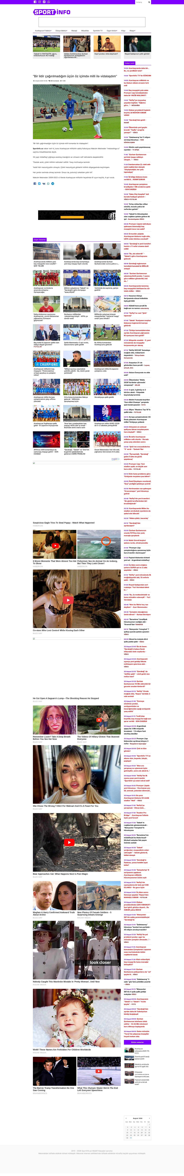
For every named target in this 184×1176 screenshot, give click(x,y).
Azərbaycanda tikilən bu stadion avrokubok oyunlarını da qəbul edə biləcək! (137, 511)
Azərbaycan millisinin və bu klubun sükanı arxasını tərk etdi (136, 83)
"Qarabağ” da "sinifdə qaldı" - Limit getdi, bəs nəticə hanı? (137, 674)
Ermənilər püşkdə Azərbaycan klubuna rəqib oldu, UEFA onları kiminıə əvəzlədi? (137, 236)
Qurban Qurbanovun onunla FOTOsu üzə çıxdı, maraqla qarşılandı (135, 533)
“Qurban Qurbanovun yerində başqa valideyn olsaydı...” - (135, 157)
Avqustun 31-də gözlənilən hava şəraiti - (137, 365)
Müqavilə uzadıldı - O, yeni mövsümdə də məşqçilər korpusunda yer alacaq (137, 342)
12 (138, 1130)
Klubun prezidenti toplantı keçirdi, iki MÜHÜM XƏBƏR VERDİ (137, 112)
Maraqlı (74, 31)
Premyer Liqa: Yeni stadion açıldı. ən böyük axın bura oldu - (135, 466)
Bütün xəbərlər (137, 1042)
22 (149, 1132)
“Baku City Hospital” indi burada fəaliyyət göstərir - (136, 196)
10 (131, 1130)
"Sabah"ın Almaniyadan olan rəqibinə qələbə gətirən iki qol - (137, 216)
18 (134, 1132)
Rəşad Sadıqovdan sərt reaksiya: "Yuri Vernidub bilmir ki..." (136, 587)
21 (145, 1132)
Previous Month (126, 1118)
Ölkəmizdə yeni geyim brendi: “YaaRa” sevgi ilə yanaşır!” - (135, 130)
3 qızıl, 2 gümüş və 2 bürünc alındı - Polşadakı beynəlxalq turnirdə (135, 392)
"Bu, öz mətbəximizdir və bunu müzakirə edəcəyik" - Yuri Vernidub (137, 597)
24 (131, 1135)
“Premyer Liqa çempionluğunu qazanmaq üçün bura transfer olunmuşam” (137, 550)
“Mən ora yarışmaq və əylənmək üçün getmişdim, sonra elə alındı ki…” (137, 768)
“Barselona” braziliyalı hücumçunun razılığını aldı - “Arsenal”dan (135, 621)
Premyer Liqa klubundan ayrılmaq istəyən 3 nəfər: (136, 741)
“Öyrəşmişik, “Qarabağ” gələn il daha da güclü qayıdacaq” (136, 456)
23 (127, 1135)
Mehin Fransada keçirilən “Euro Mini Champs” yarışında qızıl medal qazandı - (137, 402)
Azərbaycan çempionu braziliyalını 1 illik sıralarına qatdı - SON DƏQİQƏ (137, 186)
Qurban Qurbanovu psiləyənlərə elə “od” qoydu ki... (137, 971)
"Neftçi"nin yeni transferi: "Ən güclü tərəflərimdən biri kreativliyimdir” (137, 501)
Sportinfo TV (98, 31)
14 (145, 1130)
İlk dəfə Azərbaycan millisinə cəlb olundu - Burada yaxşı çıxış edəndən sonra (136, 439)
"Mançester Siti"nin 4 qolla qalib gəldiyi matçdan (135, 991)
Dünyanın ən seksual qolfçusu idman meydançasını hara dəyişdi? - (136, 429)
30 (127, 1138)
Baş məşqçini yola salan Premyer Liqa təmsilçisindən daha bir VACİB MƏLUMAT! (136, 92)
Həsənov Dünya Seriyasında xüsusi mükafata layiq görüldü (136, 298)
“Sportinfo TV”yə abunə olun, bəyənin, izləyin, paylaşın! (137, 758)
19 (138, 1132)
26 (138, 1135)
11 (134, 1130)
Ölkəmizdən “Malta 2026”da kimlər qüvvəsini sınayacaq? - (134, 382)
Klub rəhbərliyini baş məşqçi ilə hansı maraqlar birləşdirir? (137, 962)
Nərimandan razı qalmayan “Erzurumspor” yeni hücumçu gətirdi (137, 491)
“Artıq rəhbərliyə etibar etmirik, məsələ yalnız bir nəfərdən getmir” (136, 206)
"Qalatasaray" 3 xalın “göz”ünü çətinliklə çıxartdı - (137, 981)
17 (131, 1132)
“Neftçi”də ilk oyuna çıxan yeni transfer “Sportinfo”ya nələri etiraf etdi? (137, 778)
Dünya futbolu (61, 31)
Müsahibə (85, 31)
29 (149, 1135)
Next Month (149, 1118)
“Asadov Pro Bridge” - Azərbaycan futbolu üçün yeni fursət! (136, 815)
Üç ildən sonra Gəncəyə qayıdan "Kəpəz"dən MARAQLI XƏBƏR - (136, 894)
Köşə (123, 31)
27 (142, 1135)
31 (131, 1138)
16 (127, 1132)
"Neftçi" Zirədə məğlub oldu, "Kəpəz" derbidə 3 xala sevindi (137, 693)
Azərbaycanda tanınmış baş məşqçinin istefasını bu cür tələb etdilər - (137, 288)
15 (149, 1130)
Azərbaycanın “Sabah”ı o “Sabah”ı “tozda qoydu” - (136, 1001)
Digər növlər (111, 31)
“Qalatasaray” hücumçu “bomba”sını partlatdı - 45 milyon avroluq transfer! (137, 927)
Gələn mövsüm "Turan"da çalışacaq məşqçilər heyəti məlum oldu (136, 1033)
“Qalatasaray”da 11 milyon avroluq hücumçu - (137, 139)
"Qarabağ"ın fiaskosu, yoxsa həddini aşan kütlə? (136, 862)
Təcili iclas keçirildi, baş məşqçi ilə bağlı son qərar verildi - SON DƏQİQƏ (137, 718)
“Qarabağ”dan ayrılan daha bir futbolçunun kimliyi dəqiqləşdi (136, 1011)
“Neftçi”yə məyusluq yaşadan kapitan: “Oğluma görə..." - (135, 102)
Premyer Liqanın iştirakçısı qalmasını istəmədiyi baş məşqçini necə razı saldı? (137, 226)
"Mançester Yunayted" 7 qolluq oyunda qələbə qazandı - (137, 631)
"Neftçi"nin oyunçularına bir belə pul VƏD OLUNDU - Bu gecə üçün (136, 885)
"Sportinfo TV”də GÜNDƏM (140, 75)
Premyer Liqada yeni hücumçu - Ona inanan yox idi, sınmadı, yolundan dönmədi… (137, 788)
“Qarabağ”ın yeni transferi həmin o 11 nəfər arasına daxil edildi (137, 246)
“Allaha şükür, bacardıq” (139, 518)
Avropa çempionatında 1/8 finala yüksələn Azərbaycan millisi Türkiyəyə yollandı (137, 419)
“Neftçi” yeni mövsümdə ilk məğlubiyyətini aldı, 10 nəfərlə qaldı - (137, 577)
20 (142, 1132)
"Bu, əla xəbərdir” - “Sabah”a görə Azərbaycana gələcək (135, 256)
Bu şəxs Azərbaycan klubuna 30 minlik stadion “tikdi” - (136, 798)
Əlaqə (132, 31)
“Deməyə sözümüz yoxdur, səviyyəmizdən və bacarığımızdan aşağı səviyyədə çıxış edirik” (137, 706)
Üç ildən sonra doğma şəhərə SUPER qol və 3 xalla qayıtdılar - (135, 567)
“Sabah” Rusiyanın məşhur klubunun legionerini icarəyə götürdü (137, 323)
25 (134, 1135)
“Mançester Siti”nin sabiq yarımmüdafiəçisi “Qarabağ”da (136, 917)
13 (142, 1130)
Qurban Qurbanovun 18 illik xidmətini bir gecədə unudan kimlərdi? (137, 683)
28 (145, 1135)
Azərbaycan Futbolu (42, 31)
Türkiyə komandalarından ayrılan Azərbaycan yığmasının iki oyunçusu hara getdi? (137, 332)
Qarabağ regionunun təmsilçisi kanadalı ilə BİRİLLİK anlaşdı (136, 266)
